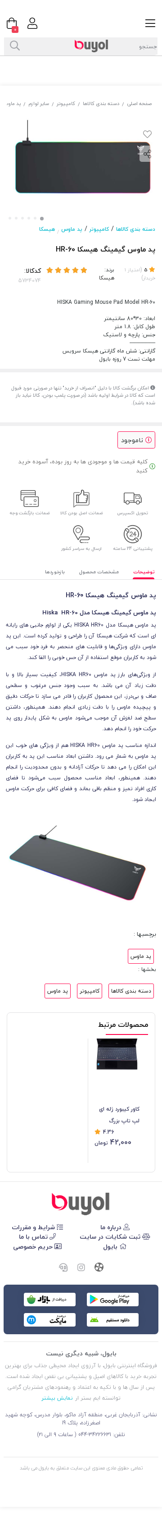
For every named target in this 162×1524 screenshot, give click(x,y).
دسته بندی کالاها (101, 103)
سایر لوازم (38, 103)
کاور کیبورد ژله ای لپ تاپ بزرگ (119, 1115)
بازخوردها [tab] (55, 571)
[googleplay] (113, 1299)
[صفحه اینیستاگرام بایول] (81, 1268)
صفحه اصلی (139, 103)
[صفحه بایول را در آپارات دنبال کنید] (99, 1268)
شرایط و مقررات (34, 1227)
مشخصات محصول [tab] (99, 571)
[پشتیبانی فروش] (63, 1268)
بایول (111, 1246)
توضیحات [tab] (144, 571)
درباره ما (111, 1227)
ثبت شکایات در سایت (111, 1236)
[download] (113, 1320)
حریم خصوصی (33, 1246)
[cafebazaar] (50, 1299)
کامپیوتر (66, 103)
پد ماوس (71, 229)
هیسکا (47, 229)
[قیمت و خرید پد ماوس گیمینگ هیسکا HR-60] (81, 1204)
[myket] (50, 1320)
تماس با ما (34, 1236)
